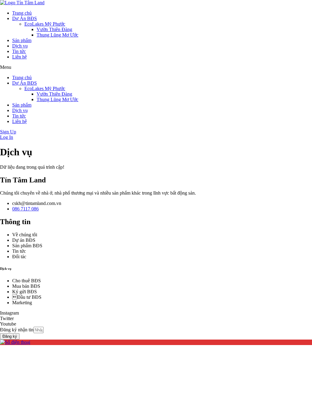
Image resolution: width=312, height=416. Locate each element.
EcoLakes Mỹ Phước (44, 23)
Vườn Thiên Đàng (54, 29)
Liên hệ (19, 56)
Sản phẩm (21, 40)
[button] (156, 67)
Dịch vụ (20, 45)
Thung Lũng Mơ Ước (57, 34)
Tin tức (19, 51)
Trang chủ (22, 13)
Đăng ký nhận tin (17, 329)
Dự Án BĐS (24, 18)
